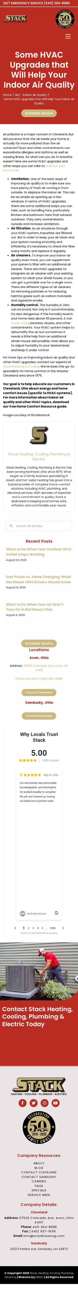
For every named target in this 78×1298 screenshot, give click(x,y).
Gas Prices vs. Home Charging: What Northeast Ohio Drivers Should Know (38, 579)
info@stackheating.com (44, 1236)
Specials (39, 1190)
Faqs (39, 1186)
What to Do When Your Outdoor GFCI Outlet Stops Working (38, 552)
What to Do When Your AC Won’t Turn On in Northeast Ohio (34, 607)
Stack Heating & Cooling (21, 366)
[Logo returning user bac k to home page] (20, 19)
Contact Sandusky (39, 1177)
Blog (39, 1168)
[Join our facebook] (23, 1103)
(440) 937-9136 (42, 1231)
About (39, 1163)
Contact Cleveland (39, 1172)
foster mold (20, 323)
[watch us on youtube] (56, 1103)
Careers (39, 1181)
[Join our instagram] (45, 1103)
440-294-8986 (44, 1227)
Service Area (39, 1195)
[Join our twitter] (34, 1103)
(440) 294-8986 (57, 3)
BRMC (40, 1277)
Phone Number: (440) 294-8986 (39, 679)
